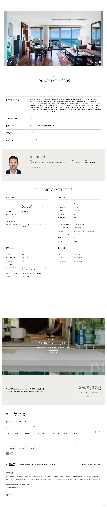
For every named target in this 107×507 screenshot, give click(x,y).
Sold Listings (27, 433)
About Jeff (16, 433)
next (12, 62)
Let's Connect (74, 433)
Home (7, 433)
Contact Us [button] (53, 352)
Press (65, 433)
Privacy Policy (94, 392)
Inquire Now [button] (53, 90)
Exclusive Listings (39, 433)
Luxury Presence (49, 465)
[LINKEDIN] (99, 432)
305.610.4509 (76, 162)
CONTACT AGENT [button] (36, 167)
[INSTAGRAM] (95, 432)
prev (9, 62)
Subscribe (88, 396)
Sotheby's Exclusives (54, 433)
